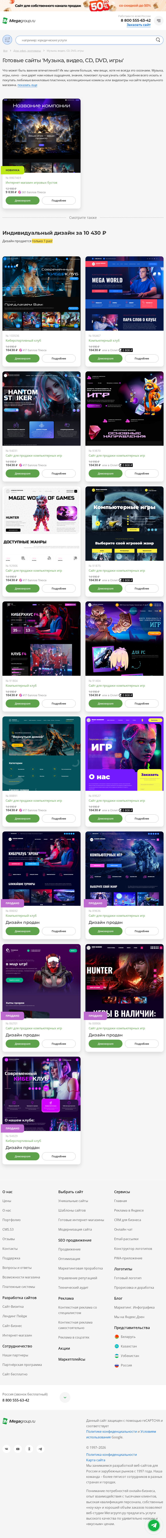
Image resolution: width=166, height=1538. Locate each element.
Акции (64, 1348)
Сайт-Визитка (13, 1306)
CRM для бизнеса (127, 1220)
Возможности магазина (21, 1277)
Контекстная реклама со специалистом (77, 1310)
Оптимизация (69, 1259)
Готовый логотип (128, 1278)
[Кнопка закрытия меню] (163, 3)
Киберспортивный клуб (23, 340)
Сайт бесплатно (15, 1374)
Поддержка (11, 1258)
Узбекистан (130, 1356)
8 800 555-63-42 (136, 20)
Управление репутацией (77, 1278)
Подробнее (59, 200)
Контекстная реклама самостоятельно (75, 1325)
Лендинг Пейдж (14, 1316)
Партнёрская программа (22, 1364)
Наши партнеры (15, 1355)
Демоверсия (22, 200)
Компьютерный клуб (104, 340)
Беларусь (128, 1336)
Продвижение (69, 1249)
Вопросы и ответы (17, 1267)
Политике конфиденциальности (111, 1431)
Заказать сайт (139, 25)
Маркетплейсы (71, 1359)
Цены (6, 1201)
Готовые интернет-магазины (81, 1220)
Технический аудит (73, 1287)
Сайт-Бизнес (12, 1326)
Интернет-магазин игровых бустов (31, 182)
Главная (120, 1201)
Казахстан (129, 1346)
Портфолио (11, 1220)
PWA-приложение (128, 1258)
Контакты (10, 1248)
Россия (126, 1365)
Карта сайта (95, 1460)
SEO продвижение (75, 1240)
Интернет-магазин (17, 1335)
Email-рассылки (126, 1239)
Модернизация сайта (75, 1229)
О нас (6, 1210)
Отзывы (8, 1239)
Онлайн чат (123, 1229)
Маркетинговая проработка (80, 1268)
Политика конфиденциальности (111, 1454)
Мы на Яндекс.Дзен (129, 1317)
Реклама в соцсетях (73, 1337)
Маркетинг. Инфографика (134, 1307)
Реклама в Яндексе (129, 1210)
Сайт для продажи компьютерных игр (34, 455)
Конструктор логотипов (133, 1248)
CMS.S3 (8, 1229)
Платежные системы (18, 1286)
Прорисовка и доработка (134, 1287)
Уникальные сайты (73, 1201)
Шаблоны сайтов (72, 1210)
